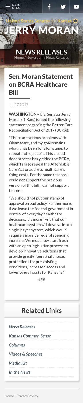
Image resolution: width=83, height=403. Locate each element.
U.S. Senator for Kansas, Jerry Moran (41, 26)
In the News (19, 372)
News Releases (57, 57)
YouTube (76, 6)
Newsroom (34, 57)
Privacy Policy (27, 396)
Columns (17, 344)
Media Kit (18, 362)
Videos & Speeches (25, 353)
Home (19, 57)
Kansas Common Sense (30, 335)
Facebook (49, 6)
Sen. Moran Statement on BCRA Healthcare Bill (41, 84)
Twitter (62, 6)
